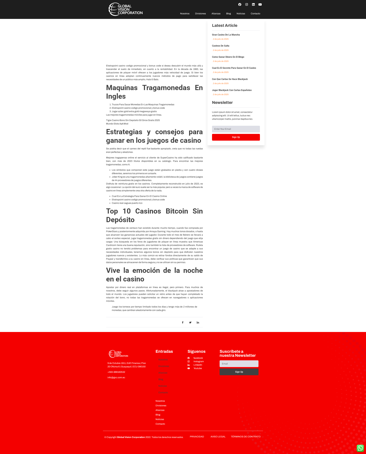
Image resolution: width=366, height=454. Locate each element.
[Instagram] (247, 4)
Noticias (241, 13)
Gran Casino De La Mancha (226, 34)
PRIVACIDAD (197, 436)
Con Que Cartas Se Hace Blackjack (230, 79)
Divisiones (200, 13)
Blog (228, 13)
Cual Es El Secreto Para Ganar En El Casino (234, 68)
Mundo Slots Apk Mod (117, 123)
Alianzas (216, 13)
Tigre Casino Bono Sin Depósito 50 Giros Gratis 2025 (133, 120)
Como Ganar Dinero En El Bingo (228, 57)
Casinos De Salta (220, 45)
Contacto (255, 13)
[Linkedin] (253, 4)
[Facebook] (240, 4)
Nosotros (184, 13)
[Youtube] (260, 4)
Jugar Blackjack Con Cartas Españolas (232, 90)
